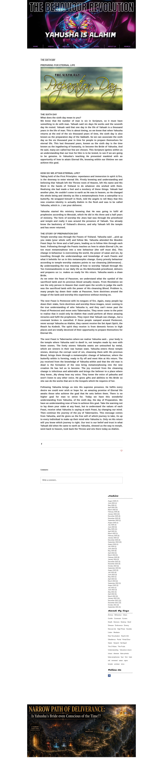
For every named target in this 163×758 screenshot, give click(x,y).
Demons (116, 622)
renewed (114, 660)
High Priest (121, 629)
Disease (111, 625)
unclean (117, 664)
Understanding (113, 650)
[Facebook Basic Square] (109, 675)
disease (116, 653)
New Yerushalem (114, 636)
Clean (125, 615)
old (109, 660)
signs (126, 660)
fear (122, 657)
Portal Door (126, 639)
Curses (124, 618)
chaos (110, 653)
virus (122, 664)
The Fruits (121, 646)
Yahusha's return (126, 650)
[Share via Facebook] (41, 444)
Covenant (117, 618)
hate (130, 657)
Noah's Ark (125, 636)
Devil (129, 622)
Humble (129, 629)
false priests (124, 653)
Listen (110, 632)
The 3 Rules (112, 646)
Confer (110, 618)
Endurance (119, 625)
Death (110, 622)
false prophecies (114, 657)
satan (121, 660)
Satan (110, 643)
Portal (119, 639)
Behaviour (118, 615)
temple (110, 664)
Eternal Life (112, 629)
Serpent (116, 643)
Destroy (123, 622)
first (126, 657)
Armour (110, 615)
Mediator (117, 632)
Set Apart (123, 643)
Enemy (126, 625)
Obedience (112, 639)
